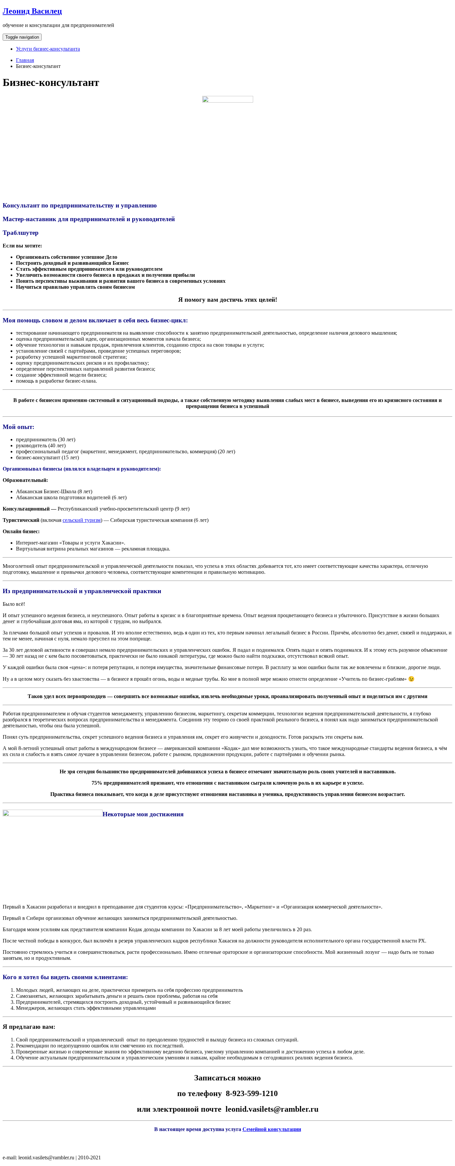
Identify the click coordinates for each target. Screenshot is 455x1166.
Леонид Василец (32, 11)
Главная (25, 60)
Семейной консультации (271, 1129)
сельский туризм (82, 520)
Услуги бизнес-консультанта (48, 49)
